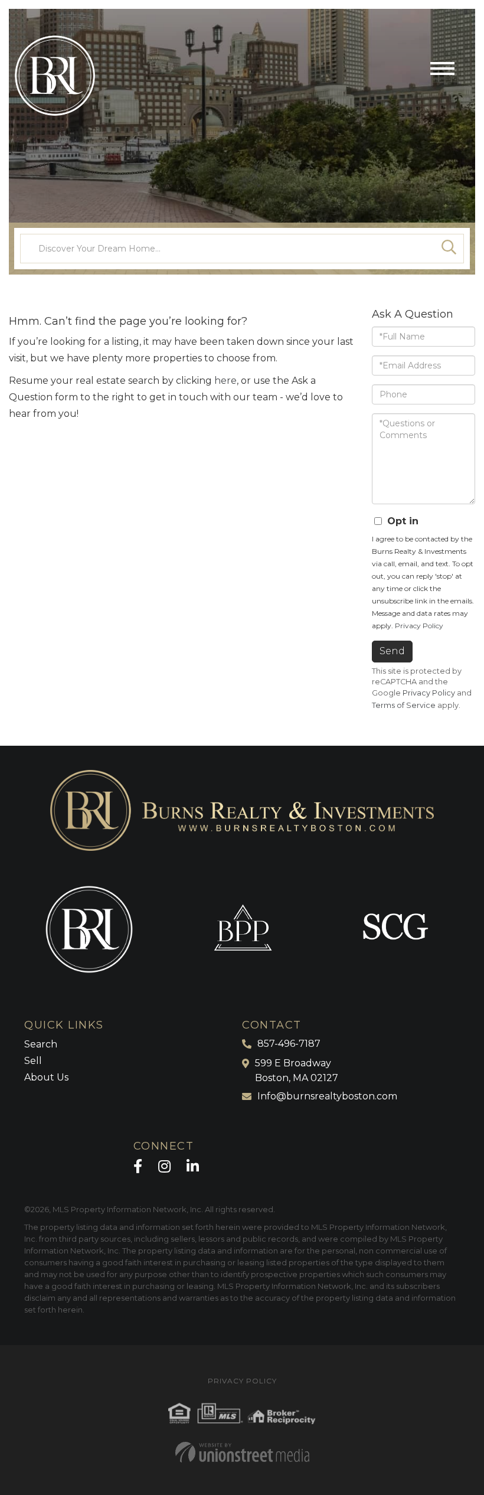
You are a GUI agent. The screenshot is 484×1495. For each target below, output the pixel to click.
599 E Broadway (296, 1070)
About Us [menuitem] (46, 1077)
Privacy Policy (419, 625)
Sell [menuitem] (33, 1060)
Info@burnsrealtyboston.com (327, 1096)
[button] (449, 248)
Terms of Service (404, 705)
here (225, 380)
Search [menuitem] (40, 1044)
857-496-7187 (289, 1043)
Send (392, 651)
